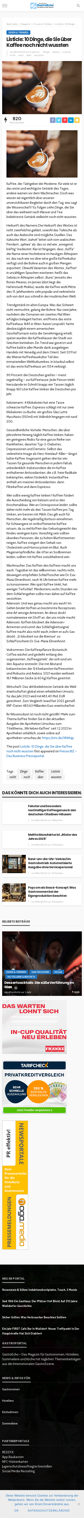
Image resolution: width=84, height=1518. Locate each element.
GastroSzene (40, 972)
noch (21, 55)
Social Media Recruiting (18, 1471)
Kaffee (56, 52)
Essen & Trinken (18, 32)
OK (16, 1510)
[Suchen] (78, 5)
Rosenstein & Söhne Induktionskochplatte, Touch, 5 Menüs (39, 1289)
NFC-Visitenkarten (15, 1462)
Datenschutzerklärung (49, 1510)
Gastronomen (11, 1389)
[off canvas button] (4, 5)
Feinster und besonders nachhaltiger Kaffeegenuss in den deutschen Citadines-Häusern (52, 810)
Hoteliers (8, 1400)
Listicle (66, 52)
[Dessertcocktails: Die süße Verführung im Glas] (42, 963)
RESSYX (8, 1452)
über (29, 55)
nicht (13, 55)
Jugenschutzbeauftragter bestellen (27, 1466)
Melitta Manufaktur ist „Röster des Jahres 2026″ (52, 837)
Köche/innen (10, 1412)
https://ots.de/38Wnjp (58, 738)
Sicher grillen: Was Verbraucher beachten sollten (34, 1317)
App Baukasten (13, 1457)
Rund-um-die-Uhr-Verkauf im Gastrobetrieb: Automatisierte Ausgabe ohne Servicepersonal (50, 863)
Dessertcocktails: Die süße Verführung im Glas (39, 985)
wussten (39, 55)
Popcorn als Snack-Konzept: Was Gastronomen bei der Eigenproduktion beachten (52, 892)
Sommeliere (10, 1423)
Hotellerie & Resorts (21, 976)
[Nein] (78, 1504)
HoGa (58, 972)
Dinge (46, 52)
